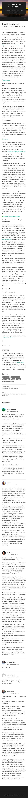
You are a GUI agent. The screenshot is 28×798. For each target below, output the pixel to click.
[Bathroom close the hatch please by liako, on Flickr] (11, 216)
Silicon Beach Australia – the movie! (10, 387)
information (6, 379)
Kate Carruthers (11, 675)
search (11, 381)
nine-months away (6, 239)
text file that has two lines (8, 337)
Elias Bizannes (10, 552)
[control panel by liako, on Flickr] (6, 80)
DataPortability (20, 362)
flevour (8, 483)
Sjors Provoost (10, 691)
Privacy (6, 374)
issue (13, 379)
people (18, 379)
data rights (6, 377)
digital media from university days (10, 45)
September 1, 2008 (6, 29)
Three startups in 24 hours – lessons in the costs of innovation (13, 394)
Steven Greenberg (11, 409)
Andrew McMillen (11, 662)
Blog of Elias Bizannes (14, 6)
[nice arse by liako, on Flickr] (5, 139)
